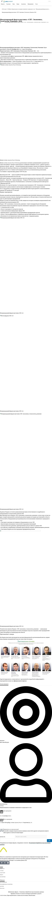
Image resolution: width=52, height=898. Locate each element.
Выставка (2, 742)
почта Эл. (2, 836)
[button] (2, 1)
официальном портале (20, 680)
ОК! (49, 840)
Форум (7, 742)
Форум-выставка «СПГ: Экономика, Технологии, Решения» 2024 (18, 51)
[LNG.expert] (8, 1)
